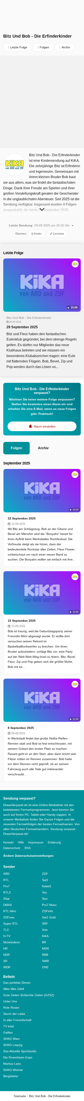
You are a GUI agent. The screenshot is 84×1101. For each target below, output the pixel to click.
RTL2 (7, 892)
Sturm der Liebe (14, 1013)
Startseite (20, 1096)
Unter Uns (10, 1001)
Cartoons (58, 233)
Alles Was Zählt (13, 989)
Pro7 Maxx (49, 905)
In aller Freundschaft (17, 1020)
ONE (45, 967)
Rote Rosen (11, 1007)
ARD (6, 873)
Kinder (37, 233)
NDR (6, 954)
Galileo (8, 1032)
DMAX (7, 905)
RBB (45, 954)
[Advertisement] (42, 102)
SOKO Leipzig (12, 1045)
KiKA (45, 936)
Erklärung (54, 842)
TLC (6, 929)
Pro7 (6, 886)
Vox (44, 892)
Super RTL (10, 923)
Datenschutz (11, 848)
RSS (28, 848)
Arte (45, 929)
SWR (45, 961)
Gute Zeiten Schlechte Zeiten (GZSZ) (28, 995)
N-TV (6, 936)
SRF (45, 923)
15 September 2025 (22, 620)
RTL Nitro (9, 911)
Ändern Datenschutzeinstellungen (28, 855)
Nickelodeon (11, 942)
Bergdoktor (10, 1076)
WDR (6, 967)
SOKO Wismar (13, 1070)
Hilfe (21, 842)
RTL (6, 880)
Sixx (45, 898)
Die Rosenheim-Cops (17, 1057)
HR (5, 948)
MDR (45, 948)
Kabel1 (46, 886)
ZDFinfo (47, 911)
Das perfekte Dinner (17, 982)
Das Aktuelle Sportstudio (19, 1051)
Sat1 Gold (49, 917)
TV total (8, 1026)
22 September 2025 (22, 518)
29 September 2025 (22, 327)
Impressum (36, 842)
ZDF (45, 873)
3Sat (6, 898)
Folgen (16, 448)
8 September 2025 (21, 728)
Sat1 (45, 880)
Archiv (43, 448)
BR (44, 942)
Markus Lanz (12, 1063)
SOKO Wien (11, 1038)
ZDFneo (8, 917)
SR (5, 961)
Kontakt (8, 842)
